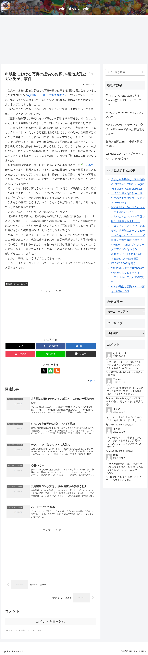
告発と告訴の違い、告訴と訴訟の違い (124, 144)
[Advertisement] (74, 40)
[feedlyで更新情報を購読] (50, 370)
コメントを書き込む (50, 621)
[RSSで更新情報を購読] (57, 370)
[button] (81, 354)
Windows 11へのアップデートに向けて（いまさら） (124, 156)
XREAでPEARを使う (123, 263)
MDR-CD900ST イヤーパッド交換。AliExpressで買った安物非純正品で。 (125, 129)
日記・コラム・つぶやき (17, 284)
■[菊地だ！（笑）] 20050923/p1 (45, 95)
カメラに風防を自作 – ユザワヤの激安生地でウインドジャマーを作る (128, 198)
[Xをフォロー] (44, 370)
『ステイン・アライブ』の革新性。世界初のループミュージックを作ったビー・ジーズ (128, 231)
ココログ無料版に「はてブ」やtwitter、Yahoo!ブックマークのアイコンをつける (128, 244)
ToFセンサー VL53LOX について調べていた (125, 115)
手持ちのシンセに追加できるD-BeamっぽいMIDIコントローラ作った (125, 100)
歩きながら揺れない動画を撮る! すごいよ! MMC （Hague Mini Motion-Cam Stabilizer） (128, 184)
